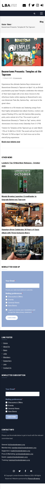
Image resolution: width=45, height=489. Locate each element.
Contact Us (7, 368)
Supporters (7, 361)
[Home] (9, 5)
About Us (6, 347)
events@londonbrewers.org (17, 457)
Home (4, 24)
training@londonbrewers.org (19, 460)
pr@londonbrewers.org (24, 454)
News (9, 24)
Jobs (5, 354)
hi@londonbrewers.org (16, 445)
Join (4, 364)
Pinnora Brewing (34, 478)
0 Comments (17, 78)
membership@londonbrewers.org (24, 448)
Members (6, 357)
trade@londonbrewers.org (20, 451)
